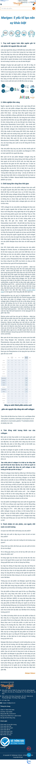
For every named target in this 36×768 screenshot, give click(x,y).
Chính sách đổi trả (5, 729)
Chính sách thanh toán (6, 731)
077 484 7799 (5, 700)
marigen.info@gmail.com (8, 703)
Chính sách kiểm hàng (6, 733)
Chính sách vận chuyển (6, 728)
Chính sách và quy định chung (8, 724)
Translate (33, 2)
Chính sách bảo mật (5, 726)
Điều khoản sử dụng (5, 734)
